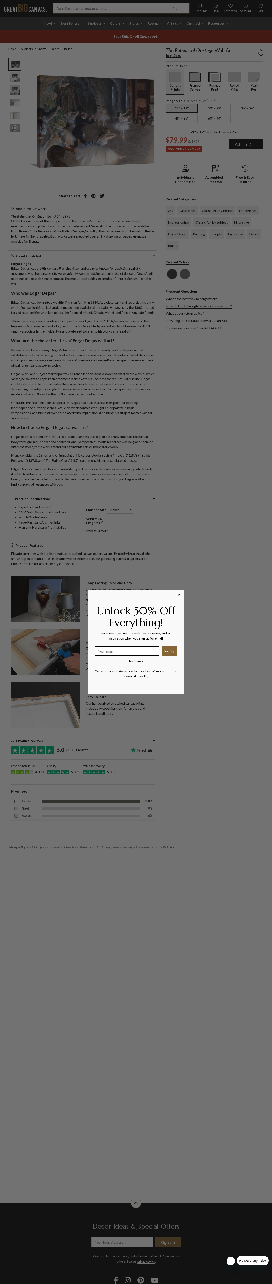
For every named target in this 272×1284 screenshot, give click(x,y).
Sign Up (169, 651)
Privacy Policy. (141, 676)
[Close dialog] (179, 594)
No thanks (136, 661)
